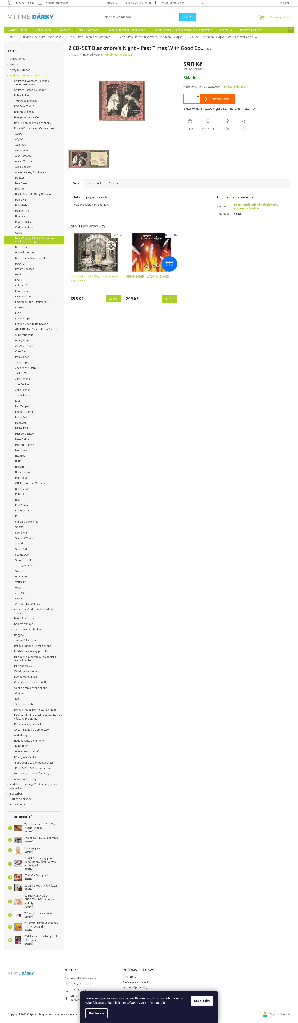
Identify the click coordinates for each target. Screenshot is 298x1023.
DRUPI (18, 275)
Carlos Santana (24, 227)
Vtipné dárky (17, 59)
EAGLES (19, 280)
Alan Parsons (23, 156)
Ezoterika (16, 794)
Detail (113, 298)
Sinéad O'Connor (25, 538)
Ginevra (20, 693)
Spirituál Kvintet (25, 704)
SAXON (19, 527)
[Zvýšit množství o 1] (198, 96)
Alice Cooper (23, 167)
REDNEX (19, 494)
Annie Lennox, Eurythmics (30, 172)
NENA (18, 461)
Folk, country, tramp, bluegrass (34, 763)
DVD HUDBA (22, 746)
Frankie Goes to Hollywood (31, 324)
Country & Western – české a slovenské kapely (32, 82)
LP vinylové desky (25, 757)
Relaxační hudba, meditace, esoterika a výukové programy (38, 717)
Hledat (188, 17)
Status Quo (22, 555)
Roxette (20, 516)
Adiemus (20, 145)
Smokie (19, 544)
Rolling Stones (24, 511)
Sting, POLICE (23, 560)
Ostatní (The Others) (28, 604)
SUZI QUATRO (23, 566)
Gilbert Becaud (24, 335)
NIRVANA (20, 467)
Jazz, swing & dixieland (28, 629)
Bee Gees (21, 183)
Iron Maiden (22, 357)
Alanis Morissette (25, 161)
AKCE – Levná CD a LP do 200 (31, 730)
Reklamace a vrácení (138, 3)
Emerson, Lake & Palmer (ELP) (33, 302)
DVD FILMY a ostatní (27, 752)
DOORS (19, 264)
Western (15, 65)
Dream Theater (24, 269)
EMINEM (19, 308)
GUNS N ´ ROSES (25, 346)
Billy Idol (20, 189)
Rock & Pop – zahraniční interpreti (35, 128)
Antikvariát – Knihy (25, 779)
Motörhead (22, 450)
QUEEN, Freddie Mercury (30, 483)
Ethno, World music (25, 677)
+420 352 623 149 (80, 990)
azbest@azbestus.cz (83, 978)
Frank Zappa (22, 319)
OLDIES (19, 599)
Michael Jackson (25, 434)
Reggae (19, 635)
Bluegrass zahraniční (26, 117)
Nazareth (20, 456)
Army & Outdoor (20, 70)
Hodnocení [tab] (94, 183)
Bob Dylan (21, 200)
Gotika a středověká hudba (30, 688)
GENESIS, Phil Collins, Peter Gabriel (36, 329)
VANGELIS (21, 582)
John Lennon (23, 390)
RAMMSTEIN (22, 489)
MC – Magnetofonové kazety (31, 774)
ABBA (18, 134)
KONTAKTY (111, 3)
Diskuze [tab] (114, 183)
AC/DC (19, 139)
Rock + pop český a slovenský (32, 123)
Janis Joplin (22, 362)
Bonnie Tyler (23, 211)
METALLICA (21, 428)
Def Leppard (22, 247)
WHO (18, 588)
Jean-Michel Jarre (26, 368)
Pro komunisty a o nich (28, 724)
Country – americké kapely (30, 90)
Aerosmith (21, 150)
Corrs (18, 233)
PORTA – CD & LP (24, 106)
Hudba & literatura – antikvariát (29, 76)
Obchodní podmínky (172, 3)
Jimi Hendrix (22, 379)
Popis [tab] (76, 183)
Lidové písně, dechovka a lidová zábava (33, 611)
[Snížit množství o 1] (198, 101)
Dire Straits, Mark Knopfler (31, 258)
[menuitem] (18, 30)
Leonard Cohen (24, 412)
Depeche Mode (24, 253)
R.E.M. (18, 500)
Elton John (21, 291)
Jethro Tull (21, 373)
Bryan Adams (23, 222)
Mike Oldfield (23, 439)
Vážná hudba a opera (27, 671)
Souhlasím (202, 1001)
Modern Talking (24, 445)
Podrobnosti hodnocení (118, 55)
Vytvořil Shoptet (280, 1014)
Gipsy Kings (22, 341)
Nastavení (96, 1013)
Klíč (17, 699)
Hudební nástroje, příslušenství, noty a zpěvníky (33, 786)
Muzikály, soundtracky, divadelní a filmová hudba (35, 659)
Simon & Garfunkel (26, 522)
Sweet (19, 571)
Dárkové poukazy (20, 799)
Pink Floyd (21, 478)
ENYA (18, 313)
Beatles (20, 178)
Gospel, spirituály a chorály (30, 682)
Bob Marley (22, 205)
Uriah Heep (21, 577)
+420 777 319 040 (80, 984)
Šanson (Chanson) (25, 641)
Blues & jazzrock (24, 618)
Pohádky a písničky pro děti (31, 651)
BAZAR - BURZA (19, 804)
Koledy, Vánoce (23, 624)
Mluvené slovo (23, 666)
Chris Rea (21, 351)
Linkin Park (21, 417)
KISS (18, 401)
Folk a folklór (22, 95)
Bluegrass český (24, 112)
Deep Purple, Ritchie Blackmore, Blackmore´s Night (35, 240)
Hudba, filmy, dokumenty (29, 741)
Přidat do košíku (220, 98)
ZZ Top (19, 593)
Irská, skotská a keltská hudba (32, 646)
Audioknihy (20, 735)
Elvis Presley (23, 296)
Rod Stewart (23, 505)
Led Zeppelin (23, 406)
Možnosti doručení (235, 87)
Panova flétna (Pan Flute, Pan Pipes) (35, 710)
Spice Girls (21, 549)
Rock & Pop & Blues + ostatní (32, 768)
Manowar (20, 423)
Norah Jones (23, 472)
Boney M (20, 216)
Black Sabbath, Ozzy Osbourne (34, 194)
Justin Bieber (23, 395)
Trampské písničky (25, 101)
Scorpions (21, 533)
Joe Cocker (22, 384)
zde (163, 1002)
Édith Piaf (21, 286)
